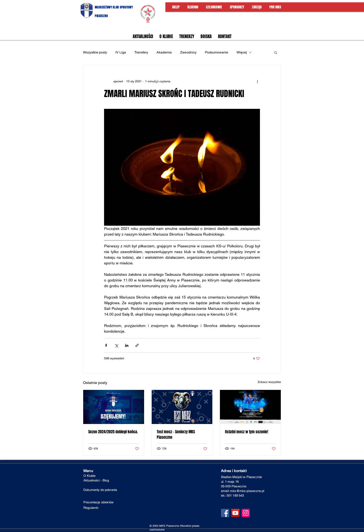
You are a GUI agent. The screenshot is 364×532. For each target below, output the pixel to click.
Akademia (164, 52)
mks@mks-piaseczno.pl (247, 491)
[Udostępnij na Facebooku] (106, 345)
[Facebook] (225, 513)
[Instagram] (246, 513)
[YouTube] (235, 513)
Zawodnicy (188, 52)
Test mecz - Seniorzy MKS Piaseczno (176, 434)
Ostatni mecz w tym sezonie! (246, 432)
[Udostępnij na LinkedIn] (127, 345)
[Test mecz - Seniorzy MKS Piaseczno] (182, 407)
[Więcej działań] (257, 81)
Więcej (242, 52)
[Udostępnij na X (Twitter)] (116, 345)
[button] (276, 52)
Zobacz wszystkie (269, 382)
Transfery (141, 52)
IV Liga (120, 52)
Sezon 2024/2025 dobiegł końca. (113, 432)
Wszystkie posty (95, 52)
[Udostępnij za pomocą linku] (137, 345)
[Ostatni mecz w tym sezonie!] (250, 407)
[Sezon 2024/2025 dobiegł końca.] (113, 407)
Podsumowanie (216, 52)
